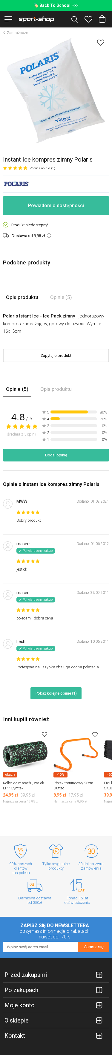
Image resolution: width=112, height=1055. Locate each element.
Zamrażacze (17, 32)
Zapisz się (93, 946)
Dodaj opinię (56, 455)
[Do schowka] (44, 734)
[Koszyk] (102, 19)
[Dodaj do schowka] (100, 42)
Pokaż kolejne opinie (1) (56, 693)
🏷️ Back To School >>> (56, 5)
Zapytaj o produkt (56, 355)
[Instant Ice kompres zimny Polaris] (56, 90)
